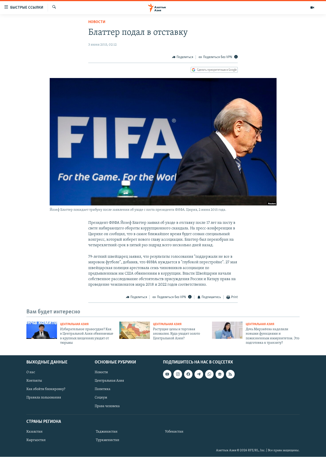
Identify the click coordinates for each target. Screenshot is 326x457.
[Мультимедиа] (312, 7)
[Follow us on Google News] (220, 374)
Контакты (34, 381)
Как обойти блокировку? (45, 389)
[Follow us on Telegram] (198, 374)
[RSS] (230, 374)
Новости (96, 22)
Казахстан (34, 432)
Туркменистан (107, 440)
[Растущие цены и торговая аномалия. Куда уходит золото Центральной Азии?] (134, 330)
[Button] (182, 57)
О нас (30, 372)
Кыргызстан (36, 440)
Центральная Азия (74, 324)
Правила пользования (43, 398)
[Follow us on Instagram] (177, 374)
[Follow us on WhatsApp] (209, 374)
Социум (101, 398)
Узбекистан (174, 432)
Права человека (107, 406)
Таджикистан (107, 432)
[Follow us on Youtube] (167, 374)
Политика (102, 389)
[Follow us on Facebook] (188, 374)
